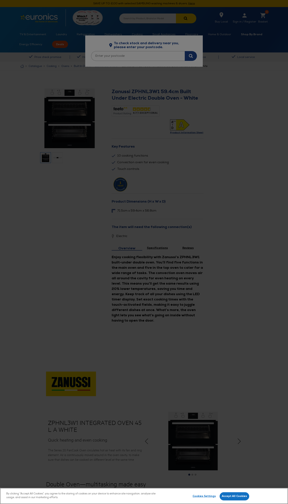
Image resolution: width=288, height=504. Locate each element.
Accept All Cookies (234, 496)
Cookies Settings (204, 496)
